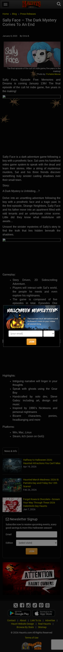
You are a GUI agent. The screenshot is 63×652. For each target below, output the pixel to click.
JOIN (31, 341)
